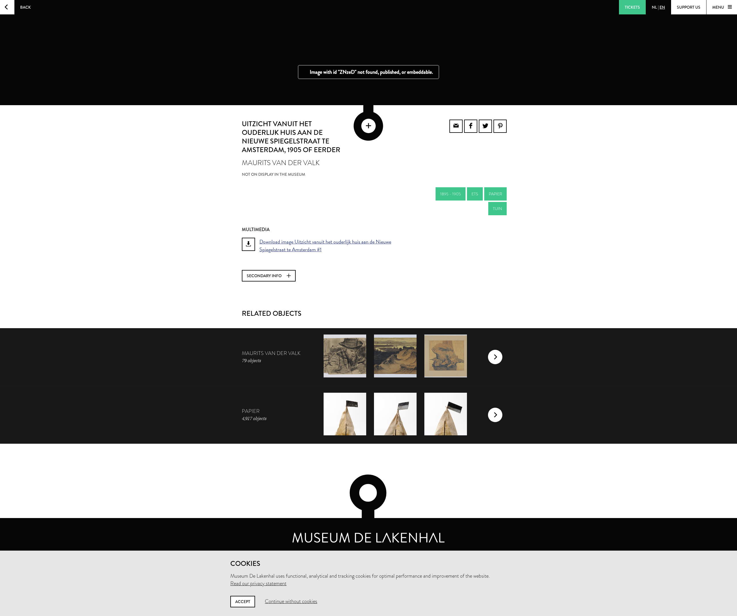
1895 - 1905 (450, 194)
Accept (242, 601)
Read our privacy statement (258, 583)
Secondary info (264, 276)
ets (475, 194)
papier (495, 194)
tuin (497, 208)
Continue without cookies (291, 601)
